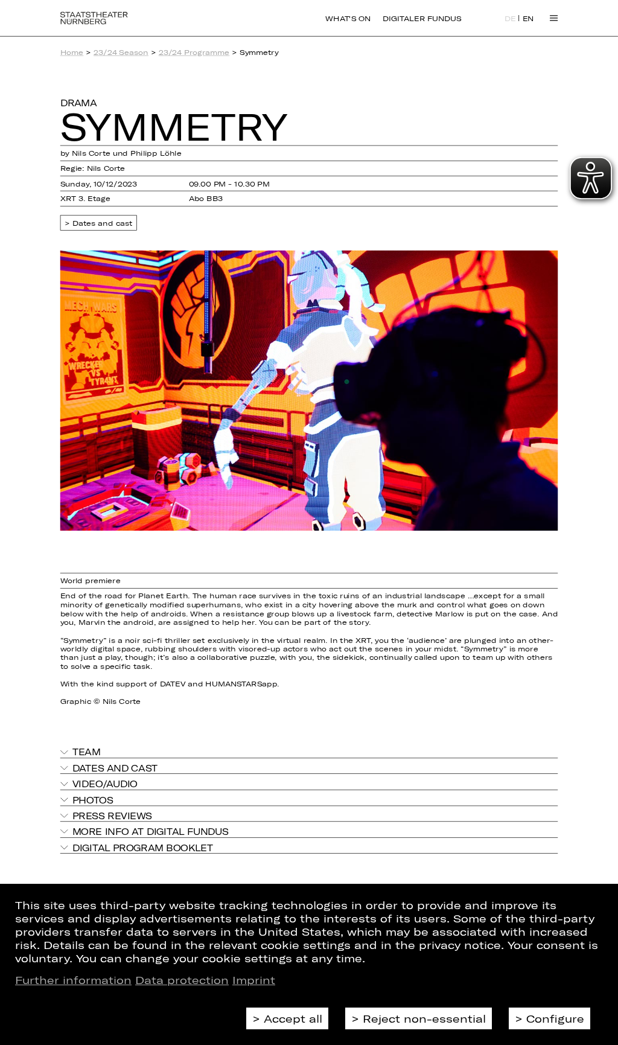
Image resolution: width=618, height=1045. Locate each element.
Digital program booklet (142, 847)
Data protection (182, 979)
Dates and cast (102, 223)
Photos (92, 799)
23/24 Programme (194, 52)
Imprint (253, 979)
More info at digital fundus (150, 831)
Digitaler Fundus (422, 18)
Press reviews (112, 815)
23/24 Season (121, 52)
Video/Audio (105, 784)
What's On (348, 18)
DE (510, 18)
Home (72, 52)
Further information (73, 979)
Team (86, 752)
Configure (555, 1018)
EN (528, 18)
